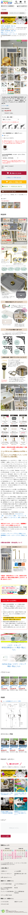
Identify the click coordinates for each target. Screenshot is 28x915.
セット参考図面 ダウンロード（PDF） (12, 701)
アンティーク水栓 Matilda (7, 891)
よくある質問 (17, 871)
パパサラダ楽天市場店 (6, 884)
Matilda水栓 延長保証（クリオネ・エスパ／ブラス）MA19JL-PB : (14, 155)
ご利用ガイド (4, 871)
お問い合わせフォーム (6, 877)
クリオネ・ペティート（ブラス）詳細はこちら (13, 533)
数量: (3, 167)
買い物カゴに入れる (15, 173)
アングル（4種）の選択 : (7, 117)
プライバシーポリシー (6, 873)
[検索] (25, 10)
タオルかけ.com (5, 904)
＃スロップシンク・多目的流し (17, 13)
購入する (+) (9, 138)
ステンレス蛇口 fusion (6, 895)
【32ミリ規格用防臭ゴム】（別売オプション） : (12, 133)
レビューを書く (5, 105)
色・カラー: (3, 198)
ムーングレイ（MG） (11, 515)
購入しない (6, 135)
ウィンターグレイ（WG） (14, 517)
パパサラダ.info (4, 901)
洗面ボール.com (18, 901)
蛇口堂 (16, 887)
